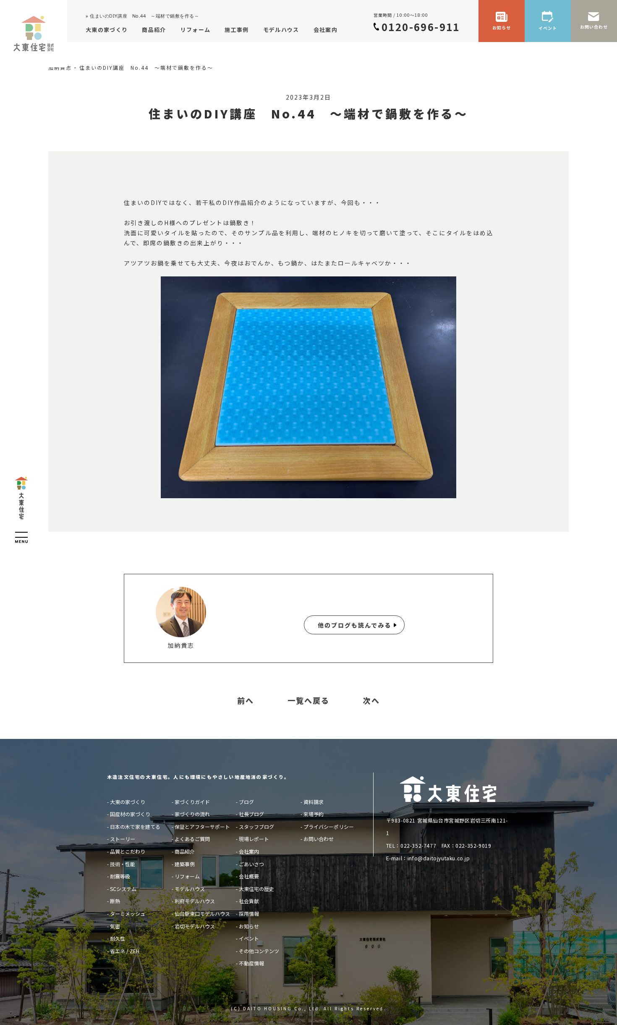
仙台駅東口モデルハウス (202, 913)
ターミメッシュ (127, 913)
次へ (371, 700)
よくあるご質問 (192, 838)
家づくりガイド (192, 801)
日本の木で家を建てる (135, 826)
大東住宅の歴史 (256, 888)
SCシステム (123, 888)
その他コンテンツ (259, 950)
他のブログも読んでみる (354, 625)
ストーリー (122, 838)
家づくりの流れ (192, 813)
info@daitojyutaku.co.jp (439, 858)
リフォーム (187, 876)
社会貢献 (249, 900)
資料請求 (313, 801)
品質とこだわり (127, 851)
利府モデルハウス (195, 900)
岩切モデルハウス (195, 926)
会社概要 (249, 876)
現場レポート (254, 838)
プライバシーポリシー (328, 826)
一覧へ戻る (308, 700)
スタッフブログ (256, 826)
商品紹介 (185, 851)
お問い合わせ (318, 838)
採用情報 (249, 913)
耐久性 (117, 938)
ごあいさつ (251, 863)
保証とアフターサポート (202, 826)
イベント (249, 938)
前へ (245, 700)
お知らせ (249, 926)
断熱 (115, 900)
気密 (115, 926)
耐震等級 (120, 876)
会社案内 (249, 851)
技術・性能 (122, 863)
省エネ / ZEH (124, 950)
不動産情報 (251, 963)
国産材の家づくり (130, 813)
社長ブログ (251, 813)
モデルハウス (190, 888)
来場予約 (313, 813)
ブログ (246, 801)
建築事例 (185, 863)
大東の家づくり (127, 801)
